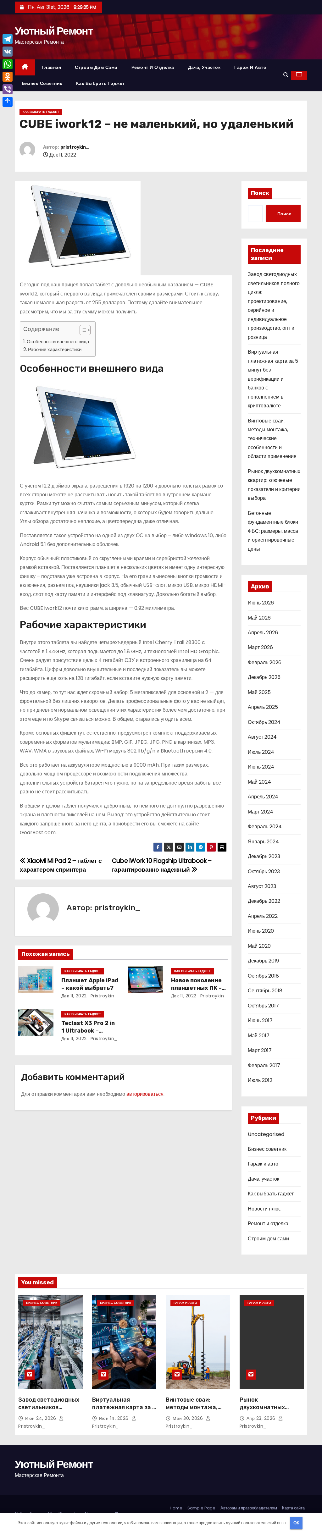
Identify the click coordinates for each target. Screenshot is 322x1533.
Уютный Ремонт (54, 31)
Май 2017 (258, 1035)
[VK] (7, 51)
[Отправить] (7, 102)
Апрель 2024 (263, 796)
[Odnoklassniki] (7, 76)
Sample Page (201, 1508)
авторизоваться (145, 1094)
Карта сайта (293, 1508)
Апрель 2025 (263, 707)
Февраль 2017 (264, 1065)
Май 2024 (259, 782)
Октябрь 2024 (264, 722)
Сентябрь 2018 (265, 990)
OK (296, 1523)
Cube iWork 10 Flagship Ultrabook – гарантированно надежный (162, 865)
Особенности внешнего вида (58, 341)
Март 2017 (260, 1050)
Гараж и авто (250, 67)
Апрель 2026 (263, 632)
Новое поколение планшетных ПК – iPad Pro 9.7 (196, 988)
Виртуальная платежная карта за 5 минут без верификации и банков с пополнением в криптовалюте (273, 378)
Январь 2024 (263, 841)
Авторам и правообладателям (248, 1508)
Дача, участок (204, 67)
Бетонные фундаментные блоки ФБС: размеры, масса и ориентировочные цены (273, 531)
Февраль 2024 (265, 826)
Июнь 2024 (261, 766)
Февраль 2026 (264, 662)
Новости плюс (264, 1208)
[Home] (25, 67)
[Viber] (7, 89)
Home (176, 1508)
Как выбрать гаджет (100, 83)
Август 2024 (262, 737)
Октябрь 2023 (264, 871)
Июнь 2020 (261, 931)
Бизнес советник (42, 83)
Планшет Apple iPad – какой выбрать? (90, 984)
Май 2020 (259, 946)
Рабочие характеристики (54, 349)
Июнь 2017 (260, 1020)
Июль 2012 (260, 1080)
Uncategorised (266, 1134)
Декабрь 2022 (264, 901)
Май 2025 (259, 692)
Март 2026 (260, 647)
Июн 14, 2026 (114, 1418)
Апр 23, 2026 (262, 1418)
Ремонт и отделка (152, 67)
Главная (51, 67)
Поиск (260, 193)
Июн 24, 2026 (41, 1418)
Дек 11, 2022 (74, 996)
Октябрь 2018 (263, 975)
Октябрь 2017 (263, 1005)
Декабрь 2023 (264, 856)
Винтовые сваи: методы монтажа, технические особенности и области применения (272, 438)
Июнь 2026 (261, 602)
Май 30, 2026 (188, 1418)
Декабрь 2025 (264, 677)
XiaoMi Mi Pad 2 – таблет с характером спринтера (61, 865)
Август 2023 (262, 886)
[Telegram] (7, 39)
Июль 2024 (261, 752)
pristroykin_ (74, 147)
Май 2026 (259, 617)
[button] (285, 75)
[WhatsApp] (7, 64)
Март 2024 (260, 811)
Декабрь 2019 (263, 960)
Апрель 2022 (263, 916)
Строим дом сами (96, 67)
